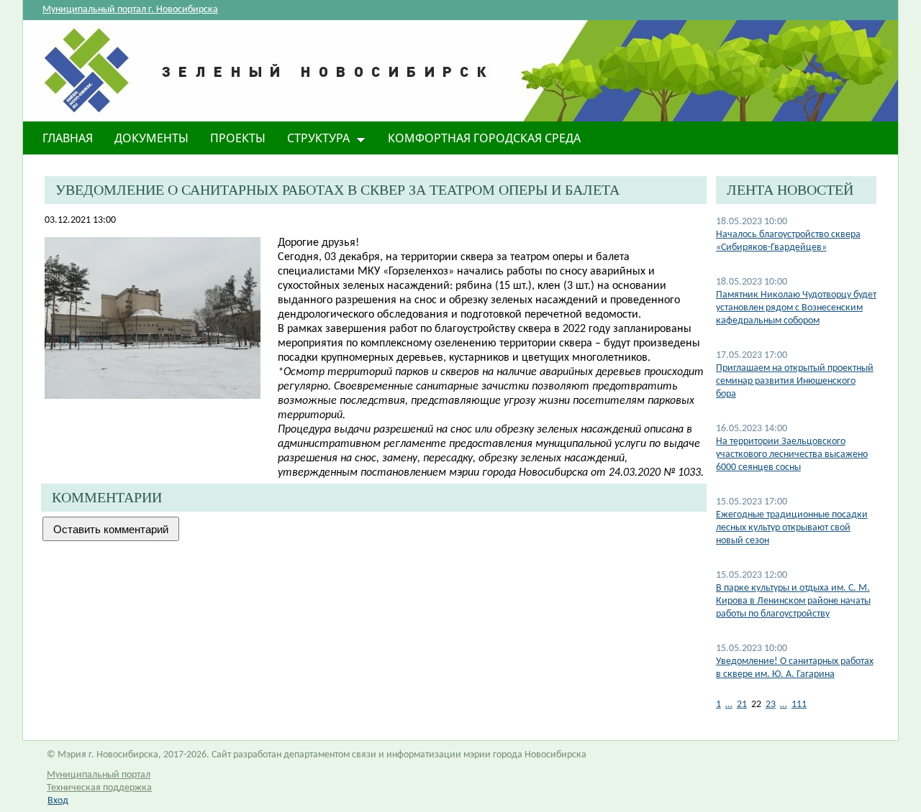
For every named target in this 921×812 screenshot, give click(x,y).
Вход (57, 800)
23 (771, 704)
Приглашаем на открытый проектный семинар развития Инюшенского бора (795, 381)
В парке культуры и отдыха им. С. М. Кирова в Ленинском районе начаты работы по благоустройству (793, 601)
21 (742, 704)
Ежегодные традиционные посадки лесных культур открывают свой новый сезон (792, 527)
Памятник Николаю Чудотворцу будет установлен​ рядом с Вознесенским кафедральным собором (796, 308)
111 (799, 704)
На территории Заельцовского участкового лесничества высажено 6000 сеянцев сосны (792, 454)
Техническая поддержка (99, 788)
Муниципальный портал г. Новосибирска (130, 9)
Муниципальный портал (98, 775)
